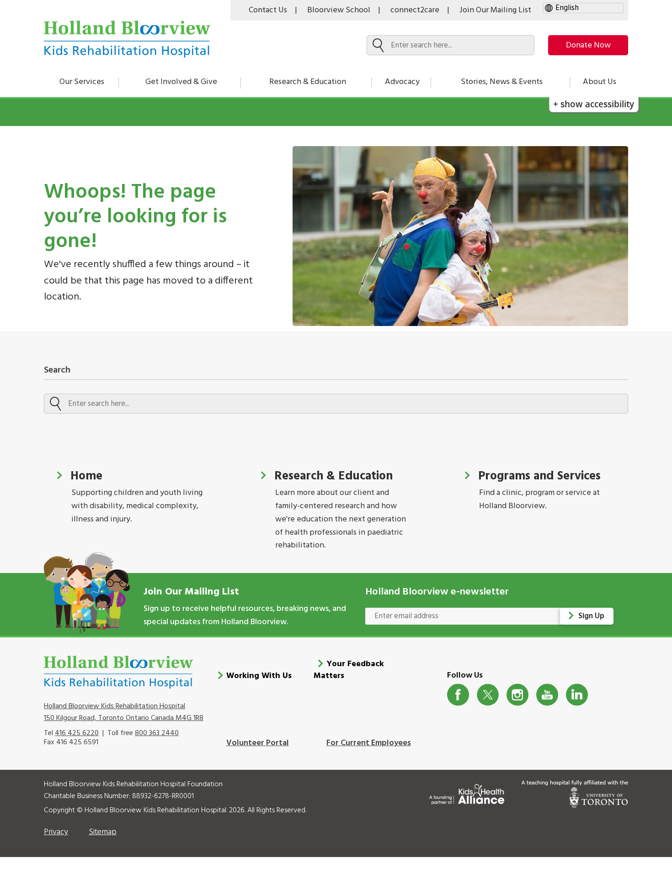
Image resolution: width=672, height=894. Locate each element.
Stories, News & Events (502, 82)
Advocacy (402, 82)
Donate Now (588, 45)
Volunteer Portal (257, 743)
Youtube (547, 695)
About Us (599, 82)
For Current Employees (368, 743)
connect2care (414, 10)
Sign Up (591, 616)
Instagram (518, 695)
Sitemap (103, 832)
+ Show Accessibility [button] (593, 104)
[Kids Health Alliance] (466, 792)
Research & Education (307, 82)
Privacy (56, 832)
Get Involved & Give (181, 82)
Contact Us (268, 10)
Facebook (458, 695)
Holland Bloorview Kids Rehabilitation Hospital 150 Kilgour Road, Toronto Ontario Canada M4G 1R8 (123, 712)
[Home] (127, 39)
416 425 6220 (77, 733)
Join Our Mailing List (495, 10)
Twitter (488, 695)
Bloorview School (338, 10)
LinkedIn (577, 695)
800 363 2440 (157, 733)
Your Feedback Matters (349, 670)
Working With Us (259, 676)
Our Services (81, 82)
